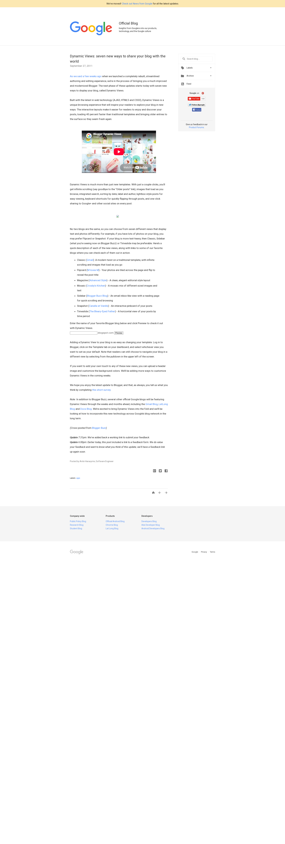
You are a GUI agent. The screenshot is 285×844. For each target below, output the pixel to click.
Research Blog (76, 525)
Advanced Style (98, 280)
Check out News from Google (137, 3)
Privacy (204, 552)
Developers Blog (149, 521)
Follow (198, 110)
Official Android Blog (115, 521)
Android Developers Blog (152, 528)
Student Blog (76, 528)
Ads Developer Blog (150, 525)
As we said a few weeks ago (86, 76)
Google (195, 552)
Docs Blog (86, 408)
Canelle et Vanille (98, 305)
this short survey (101, 389)
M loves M (93, 270)
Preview (118, 333)
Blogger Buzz (99, 427)
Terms (212, 552)
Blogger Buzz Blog (97, 295)
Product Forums (196, 127)
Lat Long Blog (112, 528)
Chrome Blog (112, 525)
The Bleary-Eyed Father (102, 311)
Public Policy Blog (78, 521)
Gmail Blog (151, 404)
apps (78, 478)
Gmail (90, 259)
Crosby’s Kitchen (96, 285)
